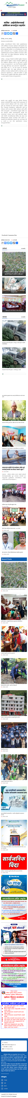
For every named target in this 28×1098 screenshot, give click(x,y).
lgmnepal (14, 1096)
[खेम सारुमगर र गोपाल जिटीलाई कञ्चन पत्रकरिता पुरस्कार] (14, 541)
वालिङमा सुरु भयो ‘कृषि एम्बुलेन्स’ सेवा (9, 504)
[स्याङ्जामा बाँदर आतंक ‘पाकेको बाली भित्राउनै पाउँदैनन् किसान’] (14, 264)
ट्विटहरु (5, 1086)
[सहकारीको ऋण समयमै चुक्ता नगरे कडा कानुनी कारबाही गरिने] (14, 286)
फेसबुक (5, 1080)
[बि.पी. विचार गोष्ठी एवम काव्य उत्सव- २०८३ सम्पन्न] (14, 518)
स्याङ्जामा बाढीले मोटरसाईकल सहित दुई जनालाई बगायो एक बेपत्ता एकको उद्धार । (13, 468)
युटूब (5, 1083)
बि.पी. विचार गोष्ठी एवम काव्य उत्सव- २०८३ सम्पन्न (11, 528)
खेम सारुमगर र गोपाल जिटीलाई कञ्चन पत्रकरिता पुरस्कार (12, 552)
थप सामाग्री (23, 248)
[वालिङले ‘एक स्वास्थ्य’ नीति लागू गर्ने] (14, 303)
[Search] (26, 3)
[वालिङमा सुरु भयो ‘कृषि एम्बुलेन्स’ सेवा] (14, 494)
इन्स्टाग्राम (6, 1089)
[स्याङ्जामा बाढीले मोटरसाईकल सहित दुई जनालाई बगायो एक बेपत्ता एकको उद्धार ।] (14, 458)
